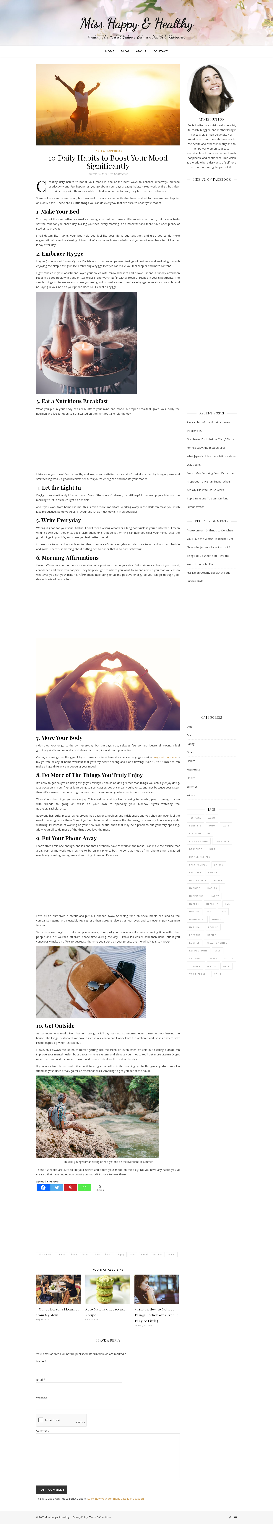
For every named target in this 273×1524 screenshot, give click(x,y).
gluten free (198, 880)
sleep (213, 958)
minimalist (197, 919)
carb (226, 825)
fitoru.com (193, 530)
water (211, 966)
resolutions (198, 950)
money (216, 919)
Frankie (191, 572)
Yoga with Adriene (165, 757)
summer (194, 966)
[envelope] (235, 1517)
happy (121, 1254)
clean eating (198, 841)
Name (41, 1361)
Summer (192, 786)
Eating (191, 744)
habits (108, 1254)
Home (109, 51)
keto (210, 911)
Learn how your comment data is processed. (115, 1498)
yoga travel (198, 974)
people (213, 927)
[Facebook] (43, 1187)
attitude (61, 1254)
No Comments (118, 174)
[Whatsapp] (84, 1187)
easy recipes (198, 864)
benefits (195, 825)
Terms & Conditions (100, 1517)
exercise (195, 872)
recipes (194, 942)
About (141, 51)
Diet (189, 726)
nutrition (157, 1254)
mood (144, 1254)
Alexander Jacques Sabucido (204, 547)
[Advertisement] (108, 444)
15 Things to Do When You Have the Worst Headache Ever (208, 555)
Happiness (114, 151)
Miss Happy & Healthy (136, 23)
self (218, 950)
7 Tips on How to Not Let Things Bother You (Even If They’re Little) (156, 1315)
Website (41, 1398)
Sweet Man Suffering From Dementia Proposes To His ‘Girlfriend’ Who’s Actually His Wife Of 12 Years (210, 481)
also (211, 817)
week (226, 966)
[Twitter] (56, 1187)
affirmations (45, 1254)
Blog (125, 51)
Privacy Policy (80, 1517)
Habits (99, 151)
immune (194, 911)
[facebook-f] (230, 1517)
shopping (196, 958)
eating (219, 864)
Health (191, 778)
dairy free (222, 841)
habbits (195, 888)
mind (132, 1254)
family (213, 872)
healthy (212, 903)
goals (218, 880)
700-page (195, 817)
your (217, 974)
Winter (191, 795)
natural (195, 927)
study (228, 958)
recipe (211, 935)
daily (97, 1254)
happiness (196, 896)
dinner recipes (199, 856)
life (223, 911)
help (228, 903)
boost (85, 1254)
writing (171, 1254)
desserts (196, 849)
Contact (160, 51)
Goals (190, 752)
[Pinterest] (70, 1187)
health (194, 903)
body (74, 1254)
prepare (195, 935)
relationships (217, 942)
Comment (42, 1430)
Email (40, 1379)
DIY (189, 735)
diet (212, 849)
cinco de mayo (199, 833)
